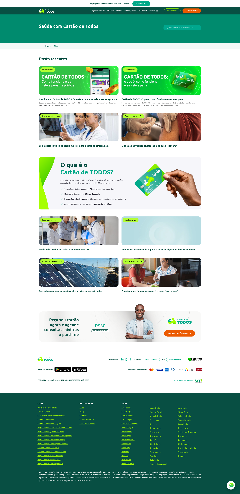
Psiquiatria (126, 459)
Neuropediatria (128, 439)
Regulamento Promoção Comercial (53, 443)
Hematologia (127, 427)
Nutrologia (182, 440)
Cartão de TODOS (87, 419)
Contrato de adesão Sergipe (49, 423)
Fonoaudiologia (184, 420)
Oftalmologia (183, 444)
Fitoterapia (154, 420)
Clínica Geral (183, 412)
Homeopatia (127, 431)
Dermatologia (156, 416)
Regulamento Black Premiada (50, 455)
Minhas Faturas (172, 11)
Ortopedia (154, 448)
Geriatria (153, 424)
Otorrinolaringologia (187, 448)
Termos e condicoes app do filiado (52, 451)
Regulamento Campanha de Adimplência (55, 435)
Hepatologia (183, 428)
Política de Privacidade (47, 407)
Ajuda (82, 407)
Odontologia (155, 444)
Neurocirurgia (155, 436)
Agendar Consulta (179, 333)
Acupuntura (126, 407)
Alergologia (155, 408)
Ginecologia (183, 424)
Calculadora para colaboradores (51, 415)
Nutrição (153, 440)
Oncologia (126, 447)
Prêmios (119, 10)
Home (48, 46)
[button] (153, 10)
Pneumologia (155, 452)
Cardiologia (126, 411)
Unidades (110, 10)
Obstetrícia (126, 443)
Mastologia (154, 432)
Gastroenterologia (130, 423)
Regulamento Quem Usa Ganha (51, 431)
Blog (82, 411)
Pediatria (125, 451)
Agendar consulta (98, 10)
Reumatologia (128, 463)
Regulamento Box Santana (49, 459)
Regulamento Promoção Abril (50, 463)
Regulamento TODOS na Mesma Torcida (55, 427)
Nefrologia (126, 435)
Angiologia (182, 408)
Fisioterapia (127, 419)
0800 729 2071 (141, 3)
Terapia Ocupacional (158, 464)
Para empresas (130, 10)
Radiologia (154, 460)
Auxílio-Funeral (44, 411)
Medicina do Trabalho (187, 432)
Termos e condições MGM (48, 447)
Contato (83, 415)
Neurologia (182, 436)
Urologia (181, 456)
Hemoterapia (155, 428)
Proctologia (183, 452)
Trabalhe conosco (87, 423)
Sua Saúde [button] (142, 10)
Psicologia (154, 456)
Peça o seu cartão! (192, 11)
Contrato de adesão (46, 419)
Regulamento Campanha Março (51, 439)
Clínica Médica (128, 415)
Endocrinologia (184, 416)
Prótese (125, 455)
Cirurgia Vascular (157, 412)
